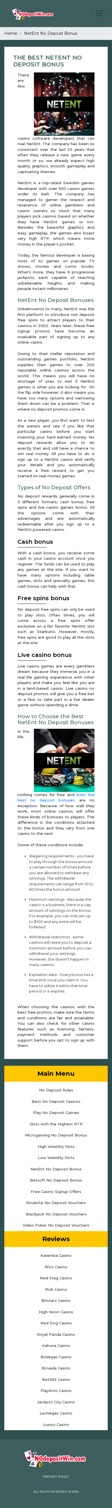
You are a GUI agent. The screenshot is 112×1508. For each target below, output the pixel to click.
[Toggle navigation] (99, 13)
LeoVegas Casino (56, 1413)
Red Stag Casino (56, 1278)
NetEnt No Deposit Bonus (56, 1169)
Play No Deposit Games (56, 1112)
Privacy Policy (56, 1477)
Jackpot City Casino (56, 1402)
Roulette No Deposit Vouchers (56, 1202)
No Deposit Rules (56, 1090)
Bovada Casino (56, 1368)
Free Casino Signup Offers (56, 1191)
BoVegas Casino (56, 1357)
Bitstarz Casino (56, 1300)
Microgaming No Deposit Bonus (56, 1135)
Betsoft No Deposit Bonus (56, 1180)
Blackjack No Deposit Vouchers (56, 1214)
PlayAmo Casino (56, 1390)
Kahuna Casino (56, 1345)
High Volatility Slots (56, 1146)
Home (10, 33)
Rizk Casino (56, 1289)
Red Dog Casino (56, 1323)
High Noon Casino (56, 1312)
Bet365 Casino (56, 1379)
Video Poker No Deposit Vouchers (56, 1225)
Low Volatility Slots (56, 1157)
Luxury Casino (56, 1424)
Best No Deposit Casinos (56, 1101)
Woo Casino (56, 1267)
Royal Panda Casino (56, 1334)
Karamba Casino (56, 1255)
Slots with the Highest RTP (56, 1124)
